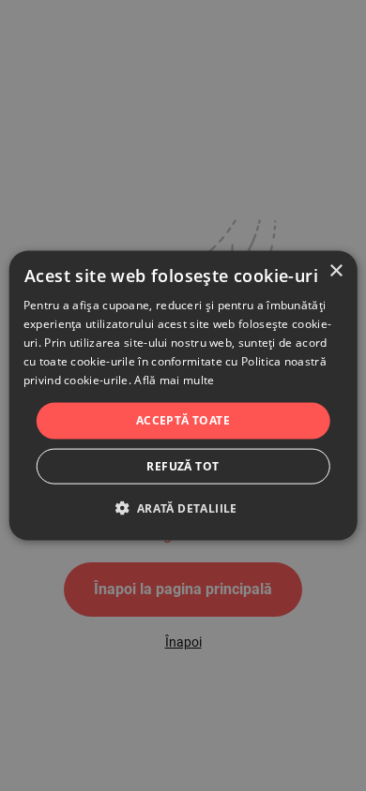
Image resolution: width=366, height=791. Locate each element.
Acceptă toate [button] (183, 420)
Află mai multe (174, 379)
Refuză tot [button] (182, 465)
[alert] (183, 395)
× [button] (335, 271)
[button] (182, 507)
